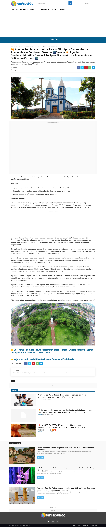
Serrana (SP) (24, 381)
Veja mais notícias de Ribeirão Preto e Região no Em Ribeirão (44, 359)
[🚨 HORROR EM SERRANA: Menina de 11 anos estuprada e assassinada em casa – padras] (23, 430)
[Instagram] (53, 521)
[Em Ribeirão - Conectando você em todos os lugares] (22, 3)
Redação (15, 67)
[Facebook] (78, 67)
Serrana (53, 39)
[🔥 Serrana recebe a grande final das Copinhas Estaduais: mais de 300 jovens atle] (23, 415)
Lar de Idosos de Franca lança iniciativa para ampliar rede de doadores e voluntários (65, 448)
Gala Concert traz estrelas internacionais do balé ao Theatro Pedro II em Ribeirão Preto (65, 468)
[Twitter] (82, 67)
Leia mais (40, 457)
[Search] (70, 3)
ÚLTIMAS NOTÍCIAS (15, 443)
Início (12, 46)
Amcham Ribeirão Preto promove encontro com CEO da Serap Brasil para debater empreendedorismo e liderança (66, 489)
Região (16, 46)
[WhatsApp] (89, 67)
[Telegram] (93, 67)
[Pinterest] (86, 67)
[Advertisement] (53, 24)
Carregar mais (52, 507)
